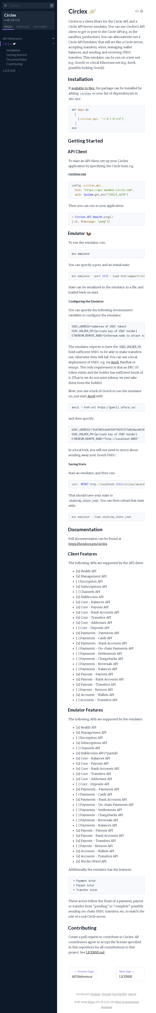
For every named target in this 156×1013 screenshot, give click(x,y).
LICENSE (9, 70)
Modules (23, 26)
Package (95, 994)
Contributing (14, 64)
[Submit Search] (5, 5)
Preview (106, 994)
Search (132, 994)
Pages (8, 26)
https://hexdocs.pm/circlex (87, 544)
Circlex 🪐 (9, 43)
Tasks (40, 26)
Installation (13, 50)
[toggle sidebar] (52, 6)
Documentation (16, 59)
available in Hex (82, 88)
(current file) (119, 994)
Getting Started (16, 54)
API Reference (12, 38)
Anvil (115, 362)
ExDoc (91, 1002)
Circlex (10, 15)
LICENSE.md (95, 952)
